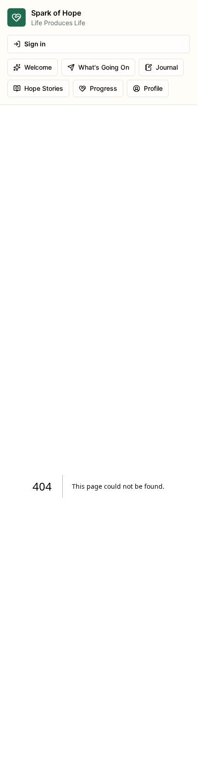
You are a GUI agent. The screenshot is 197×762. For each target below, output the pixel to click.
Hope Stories (43, 88)
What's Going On (103, 67)
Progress (103, 88)
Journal (167, 67)
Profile (153, 88)
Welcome (38, 67)
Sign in (35, 44)
